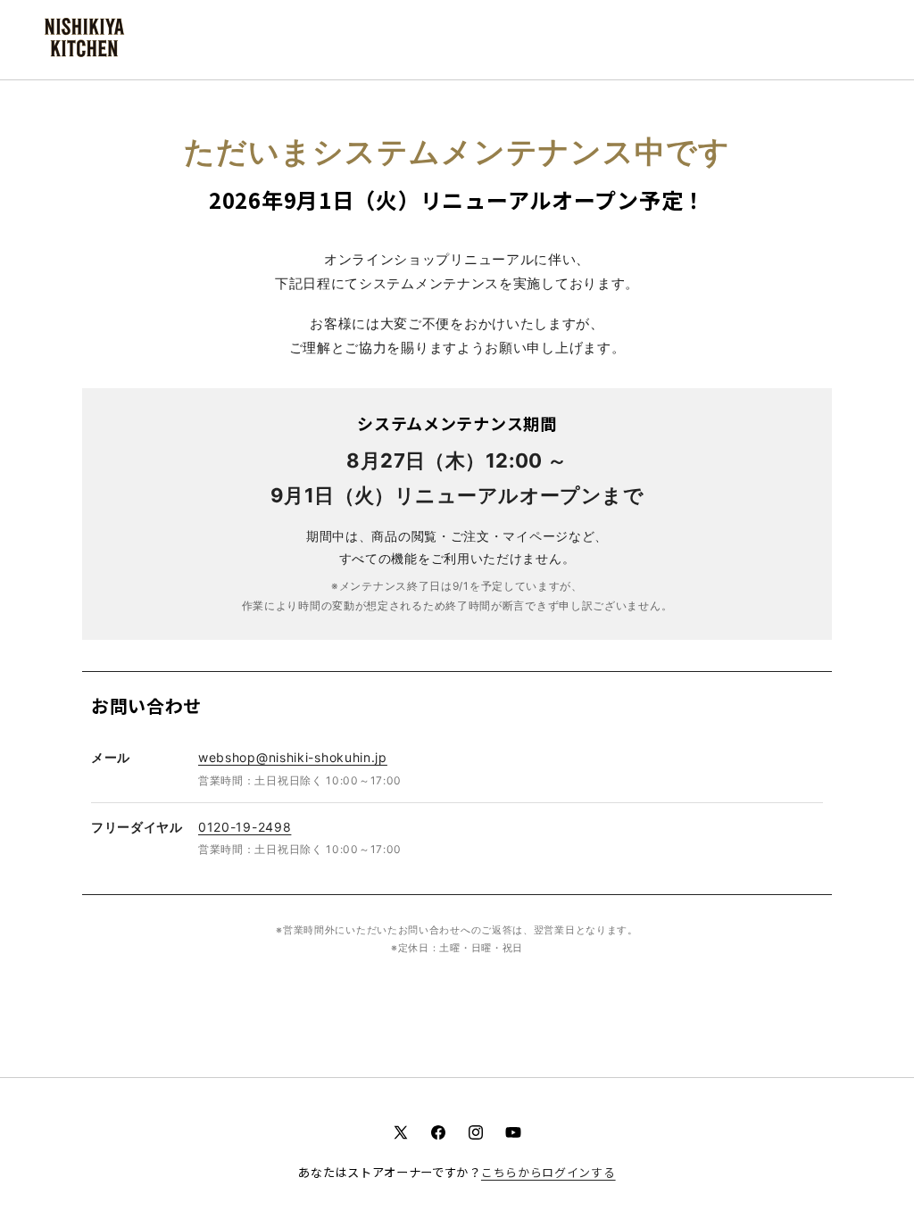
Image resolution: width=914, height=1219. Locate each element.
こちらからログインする (548, 1172)
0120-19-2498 (244, 826)
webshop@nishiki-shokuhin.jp (292, 757)
